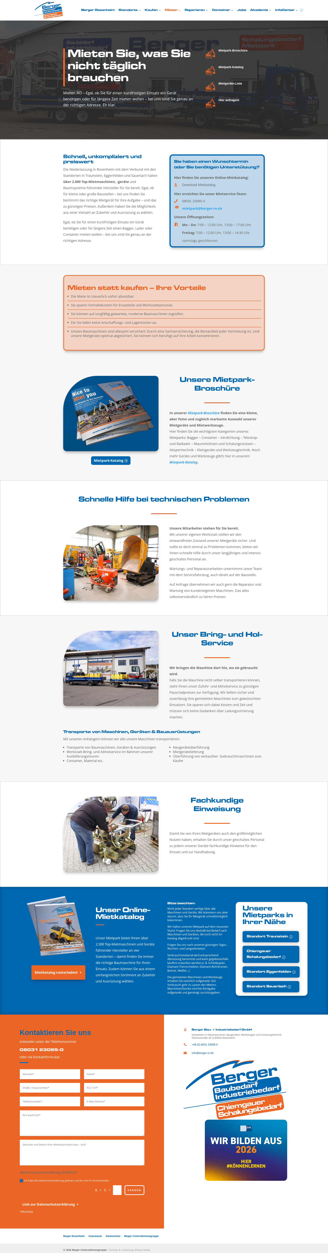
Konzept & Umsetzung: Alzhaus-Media (129, 1249)
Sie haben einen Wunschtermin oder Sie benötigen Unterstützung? (216, 164)
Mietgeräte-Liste (230, 83)
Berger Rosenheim (98, 10)
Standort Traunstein (267, 936)
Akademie (259, 10)
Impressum (95, 1235)
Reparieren (195, 10)
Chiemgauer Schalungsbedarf (264, 954)
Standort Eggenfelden (269, 971)
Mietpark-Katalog (230, 67)
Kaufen (151, 10)
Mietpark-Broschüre (233, 50)
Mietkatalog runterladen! (56, 972)
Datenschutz (113, 1235)
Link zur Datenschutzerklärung (48, 1204)
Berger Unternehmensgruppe (141, 1235)
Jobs (241, 10)
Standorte (128, 10)
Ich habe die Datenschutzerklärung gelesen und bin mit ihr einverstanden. (67, 1180)
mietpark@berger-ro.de (202, 208)
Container (221, 10)
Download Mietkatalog (198, 185)
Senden (134, 1190)
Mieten (171, 10)
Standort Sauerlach (266, 986)
